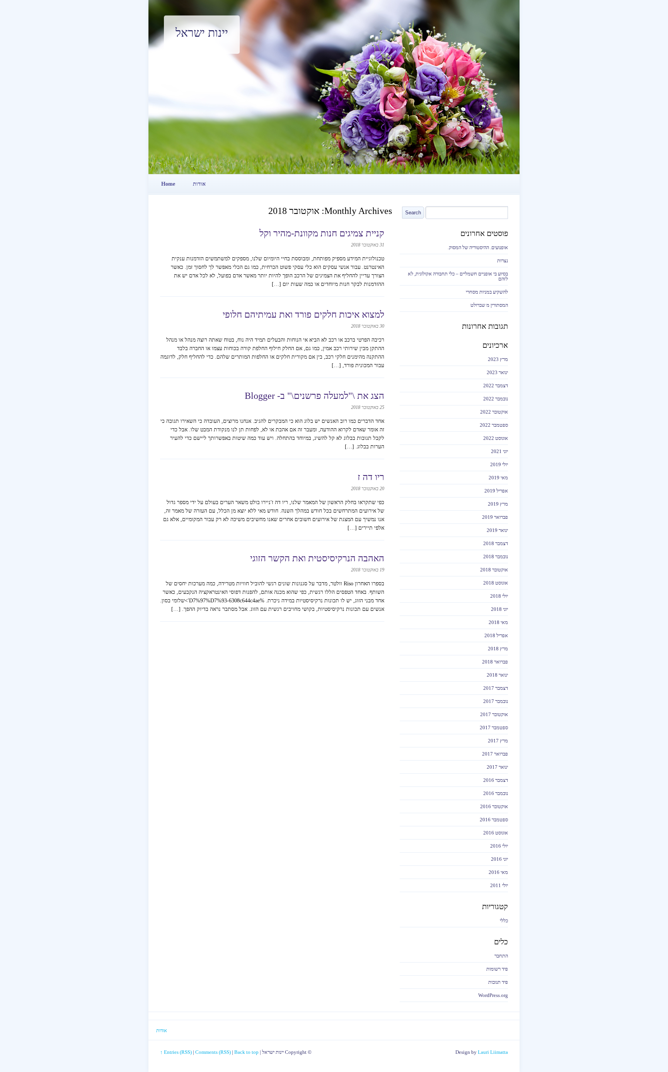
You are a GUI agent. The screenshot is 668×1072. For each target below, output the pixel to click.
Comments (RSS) (213, 1052)
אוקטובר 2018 (494, 569)
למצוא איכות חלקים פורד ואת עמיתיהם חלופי (303, 314)
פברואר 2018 (495, 661)
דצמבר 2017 (495, 688)
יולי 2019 (499, 464)
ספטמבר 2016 (494, 819)
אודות (199, 184)
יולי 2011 (499, 885)
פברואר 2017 (495, 753)
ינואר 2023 (497, 372)
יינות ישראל (202, 32)
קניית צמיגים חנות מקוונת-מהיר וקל (321, 233)
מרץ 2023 (498, 359)
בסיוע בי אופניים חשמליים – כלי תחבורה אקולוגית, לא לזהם (458, 276)
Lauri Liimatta (493, 1052)
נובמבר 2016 (495, 793)
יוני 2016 (499, 859)
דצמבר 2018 (495, 543)
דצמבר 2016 (495, 780)
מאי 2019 (498, 477)
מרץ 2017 (498, 740)
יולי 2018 (499, 595)
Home (168, 184)
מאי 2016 (498, 872)
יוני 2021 (499, 451)
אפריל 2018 (496, 635)
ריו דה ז (371, 477)
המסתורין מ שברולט (489, 305)
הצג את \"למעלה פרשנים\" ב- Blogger (314, 396)
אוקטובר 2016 (494, 806)
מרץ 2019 (498, 503)
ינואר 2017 (497, 766)
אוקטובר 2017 (494, 714)
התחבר (501, 955)
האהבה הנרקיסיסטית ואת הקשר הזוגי (317, 558)
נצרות (502, 260)
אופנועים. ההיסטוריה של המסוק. (478, 247)
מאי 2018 (498, 622)
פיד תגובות (498, 982)
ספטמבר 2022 (494, 424)
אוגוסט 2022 (495, 438)
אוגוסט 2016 (495, 832)
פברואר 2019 (495, 517)
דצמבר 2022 (495, 385)
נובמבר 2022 (495, 398)
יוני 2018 (499, 609)
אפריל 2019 (496, 490)
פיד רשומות (497, 968)
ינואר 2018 (497, 674)
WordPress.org (493, 995)
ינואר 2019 (497, 530)
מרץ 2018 (498, 648)
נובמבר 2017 (495, 701)
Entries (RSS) (178, 1052)
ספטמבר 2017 (494, 727)
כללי (504, 920)
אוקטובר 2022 (494, 411)
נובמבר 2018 (495, 556)
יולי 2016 (499, 845)
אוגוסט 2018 (495, 582)
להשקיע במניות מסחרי (487, 291)
